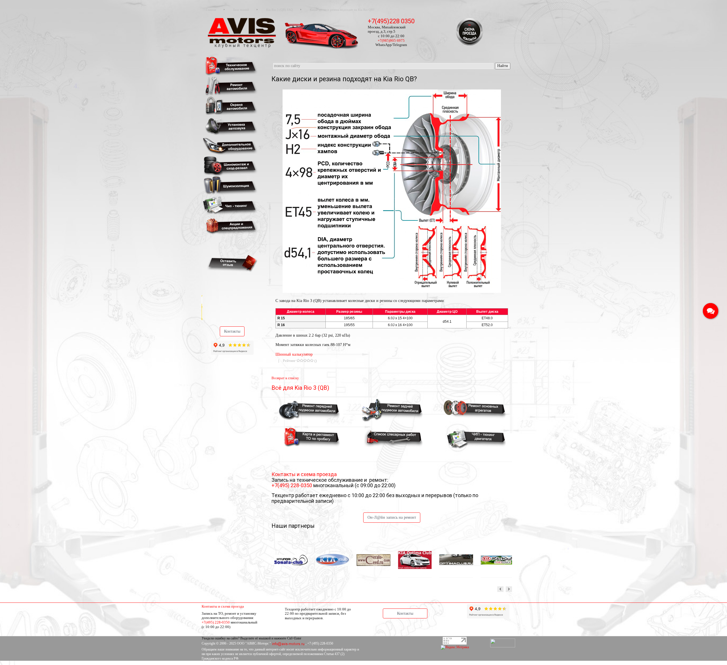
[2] (301, 360)
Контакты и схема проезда (223, 606)
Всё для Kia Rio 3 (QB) (300, 387)
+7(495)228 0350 (391, 21)
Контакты (232, 331)
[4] (308, 360)
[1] (298, 360)
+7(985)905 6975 (391, 40)
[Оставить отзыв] (231, 263)
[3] (305, 360)
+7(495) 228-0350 (292, 485)
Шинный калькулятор (294, 354)
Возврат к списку (285, 378)
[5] (312, 360)
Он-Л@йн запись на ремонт (391, 517)
